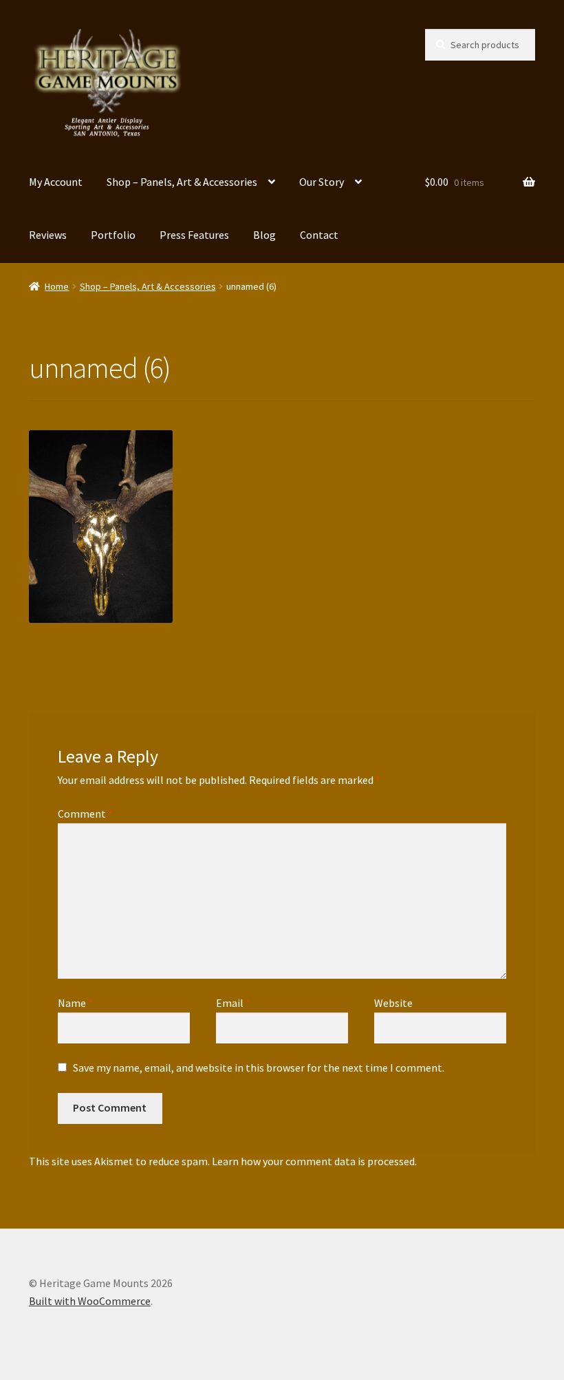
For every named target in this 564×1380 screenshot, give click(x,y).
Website (393, 1003)
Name (75, 1003)
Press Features (194, 235)
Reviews (48, 235)
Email (233, 1003)
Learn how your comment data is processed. (314, 1161)
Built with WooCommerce (90, 1301)
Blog (264, 235)
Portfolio (113, 235)
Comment (85, 813)
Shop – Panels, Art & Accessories (182, 182)
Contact (319, 235)
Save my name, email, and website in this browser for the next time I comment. (258, 1067)
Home (57, 286)
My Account (56, 182)
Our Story (321, 182)
